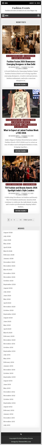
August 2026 (8, 232)
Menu (6, 3)
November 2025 (9, 266)
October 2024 (8, 281)
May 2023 (7, 325)
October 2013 (8, 373)
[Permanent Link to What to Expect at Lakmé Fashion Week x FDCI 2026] (21, 103)
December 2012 (9, 392)
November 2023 (9, 307)
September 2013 (9, 377)
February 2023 (8, 336)
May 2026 (7, 243)
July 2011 (6, 425)
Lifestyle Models (21, 127)
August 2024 (7, 288)
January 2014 (8, 366)
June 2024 (7, 295)
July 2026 (7, 236)
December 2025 (9, 262)
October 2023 (8, 310)
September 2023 (9, 314)
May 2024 (7, 299)
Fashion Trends (30, 120)
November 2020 (9, 340)
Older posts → (29, 220)
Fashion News (30, 56)
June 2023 (7, 321)
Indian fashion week (13, 125)
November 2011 (9, 421)
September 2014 (9, 351)
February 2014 (8, 362)
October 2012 (8, 399)
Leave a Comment (23, 68)
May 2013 (6, 388)
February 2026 (8, 255)
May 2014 (6, 358)
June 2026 (7, 240)
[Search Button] (38, 15)
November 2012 (9, 395)
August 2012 (7, 407)
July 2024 (7, 292)
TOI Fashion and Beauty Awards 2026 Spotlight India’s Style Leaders (21, 189)
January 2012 (8, 414)
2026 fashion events (15, 56)
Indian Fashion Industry (22, 58)
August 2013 (7, 381)
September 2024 (9, 284)
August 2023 (8, 318)
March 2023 (7, 332)
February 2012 (8, 410)
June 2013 (7, 384)
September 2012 (9, 403)
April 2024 (7, 303)
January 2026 (8, 258)
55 (21, 220)
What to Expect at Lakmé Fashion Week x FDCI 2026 (21, 131)
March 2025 (7, 269)
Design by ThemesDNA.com (21, 442)
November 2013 (9, 370)
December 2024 (9, 273)
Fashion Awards (30, 184)
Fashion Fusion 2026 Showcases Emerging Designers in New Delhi (21, 63)
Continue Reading (21, 84)
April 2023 (7, 329)
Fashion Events (21, 8)
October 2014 (8, 347)
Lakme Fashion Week (30, 125)
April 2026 (7, 247)
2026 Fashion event (14, 120)
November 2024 (9, 277)
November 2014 (9, 344)
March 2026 (7, 251)
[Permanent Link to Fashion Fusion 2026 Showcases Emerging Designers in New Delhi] (21, 39)
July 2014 (6, 355)
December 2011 (9, 418)
